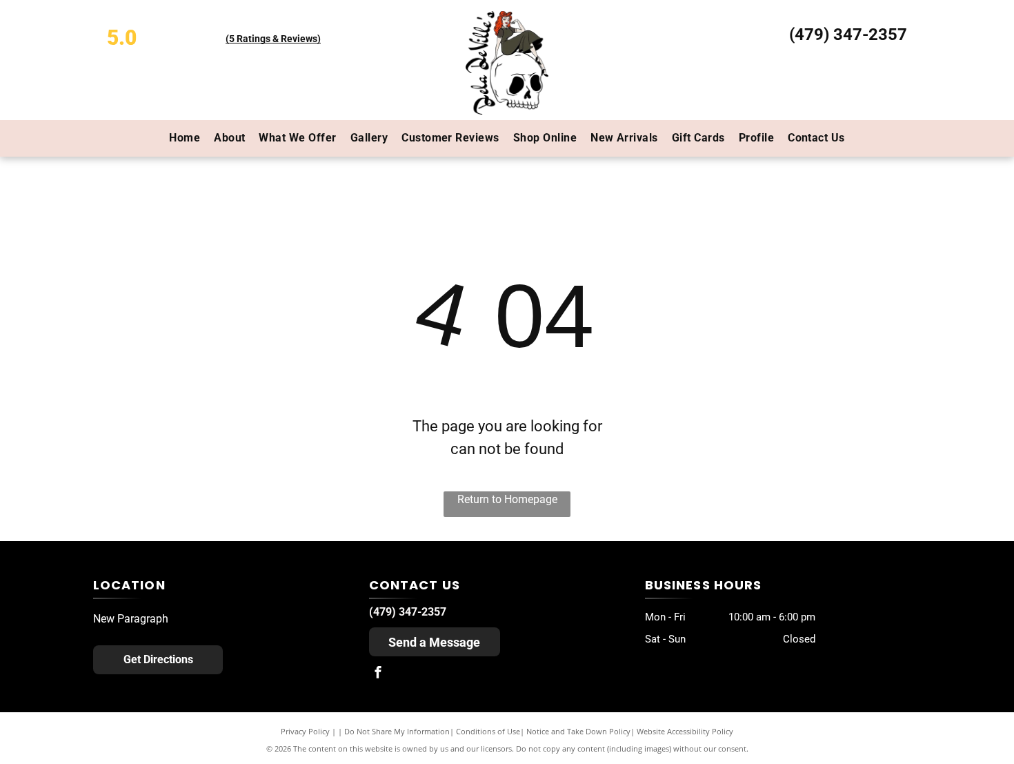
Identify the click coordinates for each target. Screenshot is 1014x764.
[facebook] (378, 674)
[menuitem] (184, 138)
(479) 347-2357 (848, 34)
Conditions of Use (488, 731)
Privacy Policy (305, 731)
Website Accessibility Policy (685, 731)
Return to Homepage (507, 499)
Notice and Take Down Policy (578, 731)
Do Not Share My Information (397, 731)
